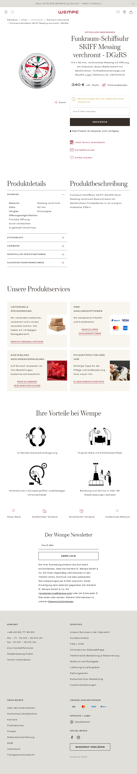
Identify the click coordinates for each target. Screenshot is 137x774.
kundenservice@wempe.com (56, 593)
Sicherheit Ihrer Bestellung (86, 679)
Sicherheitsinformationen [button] (25, 262)
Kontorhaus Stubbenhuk (22, 713)
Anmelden (68, 556)
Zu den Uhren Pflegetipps (88, 382)
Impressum (14, 749)
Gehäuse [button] (13, 194)
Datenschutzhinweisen (60, 601)
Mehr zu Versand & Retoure (27, 342)
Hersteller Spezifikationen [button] (26, 254)
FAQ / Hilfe (77, 643)
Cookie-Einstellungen (83, 685)
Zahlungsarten (79, 673)
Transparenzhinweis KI (21, 754)
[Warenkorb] (131, 12)
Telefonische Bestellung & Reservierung (94, 655)
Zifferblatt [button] (15, 237)
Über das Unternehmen (21, 707)
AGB (10, 743)
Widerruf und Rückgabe (84, 661)
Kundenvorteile (79, 638)
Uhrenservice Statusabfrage (87, 649)
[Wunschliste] (118, 12)
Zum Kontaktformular (20, 648)
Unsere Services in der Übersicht (90, 632)
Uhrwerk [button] (13, 246)
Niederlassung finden (20, 653)
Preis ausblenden (117, 85)
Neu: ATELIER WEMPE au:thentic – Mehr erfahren (68, 3)
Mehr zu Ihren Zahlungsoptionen (90, 331)
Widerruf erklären (90, 747)
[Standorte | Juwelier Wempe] (124, 12)
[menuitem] (6, 12)
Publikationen (15, 725)
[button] (87, 142)
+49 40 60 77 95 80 (21, 632)
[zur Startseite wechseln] (68, 12)
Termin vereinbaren (19, 659)
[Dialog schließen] (134, 4)
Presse (11, 731)
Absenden (99, 122)
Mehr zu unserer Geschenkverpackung (27, 384)
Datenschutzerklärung (20, 737)
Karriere (12, 719)
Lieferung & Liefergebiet (85, 667)
